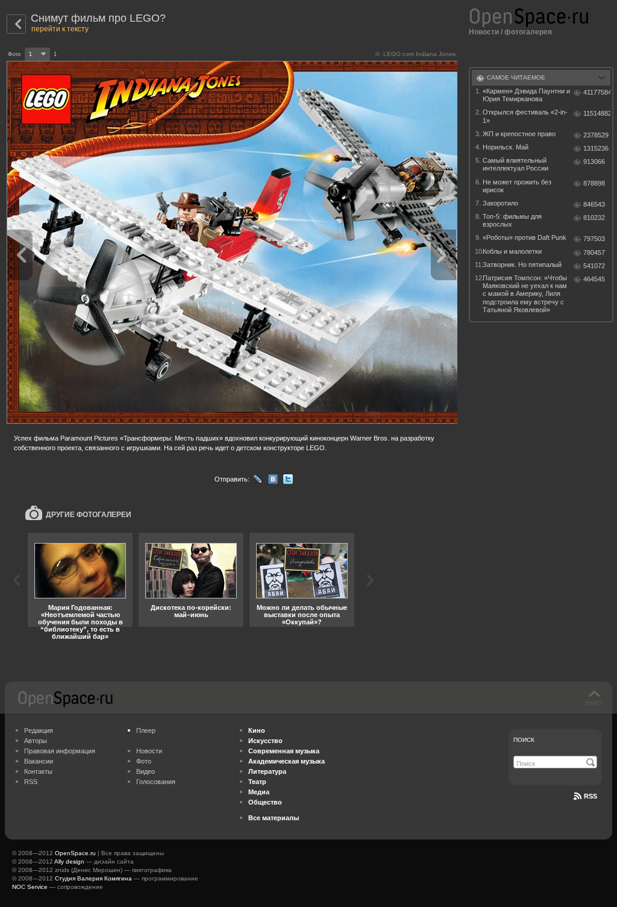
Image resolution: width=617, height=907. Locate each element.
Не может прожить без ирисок (517, 185)
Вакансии (38, 761)
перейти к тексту (60, 29)
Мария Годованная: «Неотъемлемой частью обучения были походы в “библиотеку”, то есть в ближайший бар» (80, 622)
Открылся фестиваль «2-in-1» (525, 116)
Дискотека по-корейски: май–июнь (191, 611)
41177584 (596, 92)
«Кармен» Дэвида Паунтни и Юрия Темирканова (526, 94)
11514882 (596, 113)
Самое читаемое (516, 77)
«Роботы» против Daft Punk (524, 237)
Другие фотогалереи (88, 514)
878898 (594, 183)
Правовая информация (59, 751)
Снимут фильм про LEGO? (98, 18)
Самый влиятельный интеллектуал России (515, 164)
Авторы (35, 740)
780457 (594, 252)
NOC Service (30, 886)
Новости (484, 32)
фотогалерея (528, 32)
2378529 (596, 135)
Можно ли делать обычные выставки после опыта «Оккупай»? (302, 615)
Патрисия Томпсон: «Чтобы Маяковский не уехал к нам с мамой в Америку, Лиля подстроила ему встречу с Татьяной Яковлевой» (525, 293)
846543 (594, 204)
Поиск (523, 739)
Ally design (69, 861)
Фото (143, 761)
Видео (145, 771)
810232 (594, 217)
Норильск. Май (505, 147)
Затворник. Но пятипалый (522, 264)
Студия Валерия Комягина (93, 878)
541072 (594, 265)
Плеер (145, 730)
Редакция (38, 730)
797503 (594, 238)
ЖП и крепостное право (519, 133)
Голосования (155, 781)
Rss (590, 796)
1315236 (596, 148)
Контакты (38, 771)
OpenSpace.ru (75, 853)
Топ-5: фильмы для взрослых (512, 220)
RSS (30, 781)
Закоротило (500, 203)
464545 (594, 279)
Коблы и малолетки (512, 251)
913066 (594, 161)
